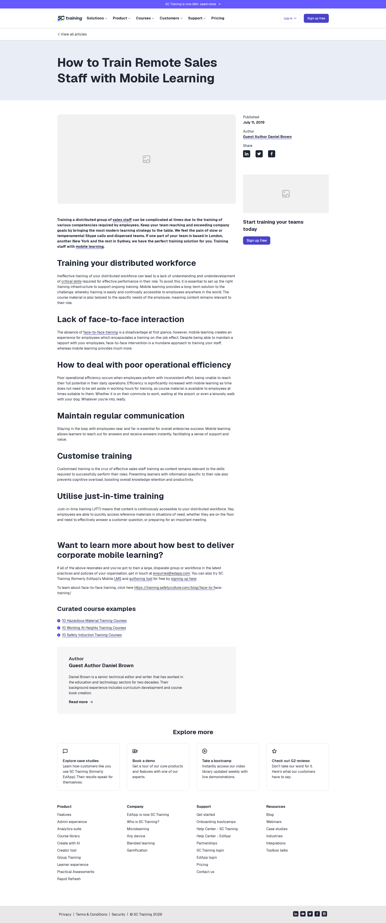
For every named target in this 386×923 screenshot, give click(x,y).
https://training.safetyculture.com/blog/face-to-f (174, 587)
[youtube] (303, 914)
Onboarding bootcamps (216, 821)
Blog (270, 814)
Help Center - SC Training (217, 829)
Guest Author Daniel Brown (267, 136)
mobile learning (90, 246)
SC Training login (210, 850)
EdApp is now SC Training (148, 814)
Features (64, 814)
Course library (68, 836)
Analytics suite (69, 829)
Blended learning (141, 843)
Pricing (217, 18)
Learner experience (72, 864)
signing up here (183, 578)
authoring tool (140, 578)
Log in (288, 18)
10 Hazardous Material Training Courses (94, 620)
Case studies (276, 829)
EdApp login (207, 857)
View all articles (74, 34)
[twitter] (310, 914)
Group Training (69, 857)
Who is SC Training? (143, 821)
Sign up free (257, 240)
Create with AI (68, 843)
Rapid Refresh (69, 879)
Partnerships (207, 843)
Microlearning (138, 829)
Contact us (205, 871)
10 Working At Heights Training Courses (94, 627)
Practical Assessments (75, 871)
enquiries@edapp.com (171, 573)
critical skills (71, 281)
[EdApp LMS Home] (69, 18)
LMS (117, 578)
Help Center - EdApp (214, 836)
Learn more (208, 4)
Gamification (137, 850)
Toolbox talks (277, 850)
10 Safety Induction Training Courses (92, 635)
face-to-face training (100, 332)
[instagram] (324, 914)
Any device (136, 836)
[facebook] (317, 914)
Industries (274, 836)
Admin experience (72, 821)
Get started (206, 814)
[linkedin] (295, 914)
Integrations (275, 843)
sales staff (122, 219)
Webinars (273, 821)
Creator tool (66, 850)
